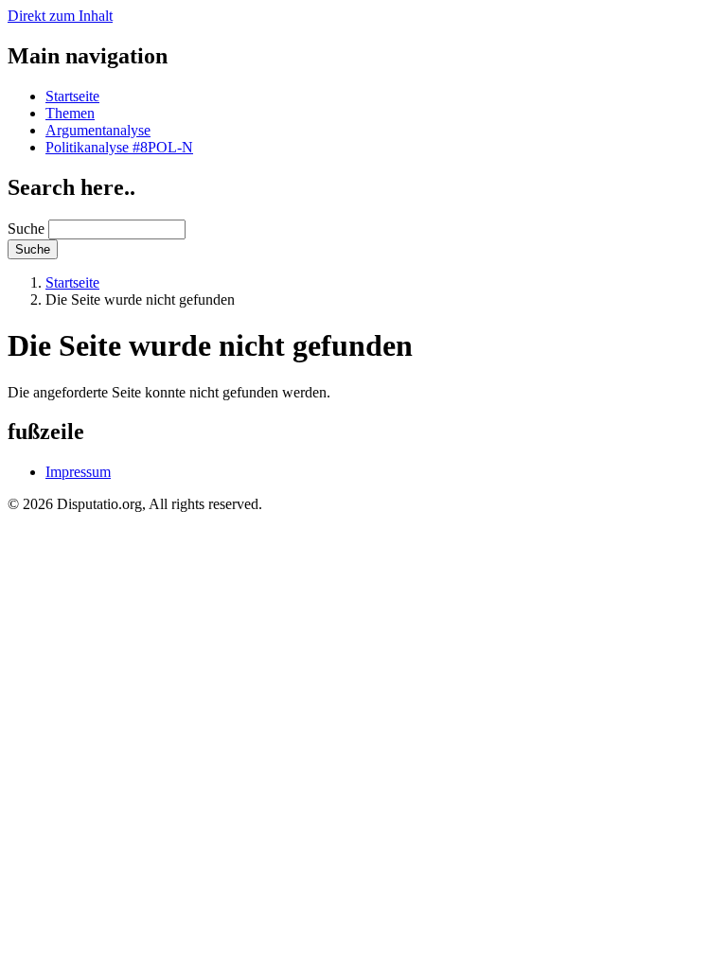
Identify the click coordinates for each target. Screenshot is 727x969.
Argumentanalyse (98, 130)
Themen (70, 113)
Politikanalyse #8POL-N (119, 147)
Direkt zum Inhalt (60, 16)
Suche (26, 228)
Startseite (72, 96)
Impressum (78, 472)
